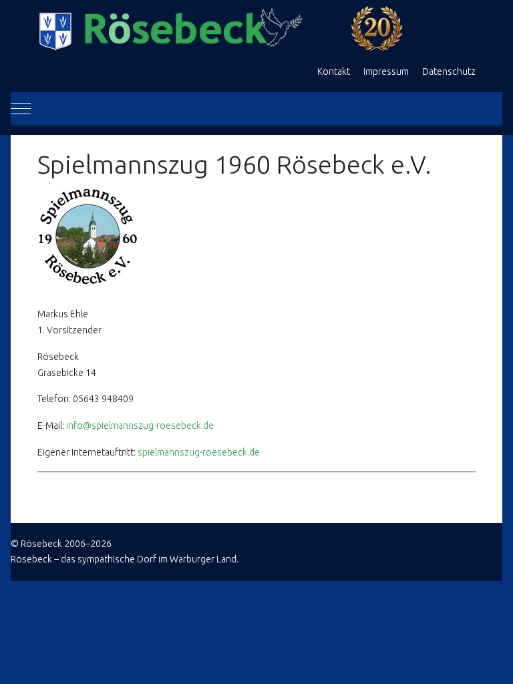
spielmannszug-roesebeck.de (199, 452)
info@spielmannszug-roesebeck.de (140, 425)
